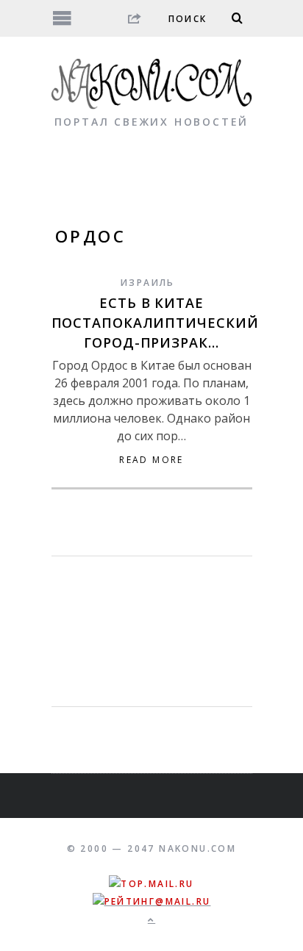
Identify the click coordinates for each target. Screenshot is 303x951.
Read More (151, 460)
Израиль (148, 282)
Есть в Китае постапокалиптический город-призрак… (155, 322)
